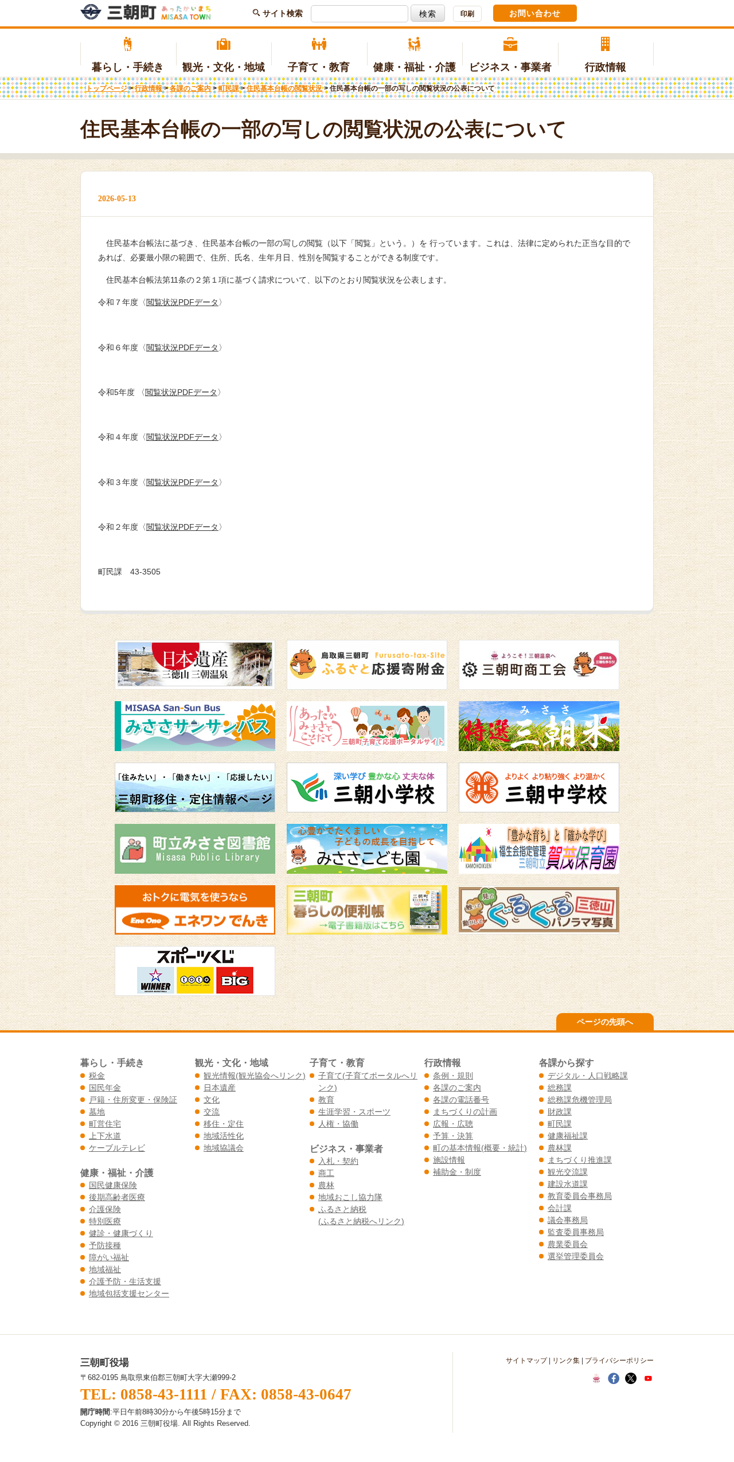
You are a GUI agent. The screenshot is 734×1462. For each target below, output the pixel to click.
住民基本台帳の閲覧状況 (284, 88)
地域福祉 (105, 1269)
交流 (212, 1111)
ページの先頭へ (605, 1021)
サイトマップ (526, 1361)
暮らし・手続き (128, 67)
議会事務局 (568, 1220)
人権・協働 (338, 1123)
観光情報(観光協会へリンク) (255, 1075)
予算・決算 (453, 1135)
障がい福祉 (109, 1257)
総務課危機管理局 (580, 1099)
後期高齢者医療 (117, 1197)
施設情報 (449, 1159)
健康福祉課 (568, 1135)
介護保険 (105, 1209)
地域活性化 (224, 1135)
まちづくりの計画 (465, 1111)
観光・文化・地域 (223, 67)
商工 (326, 1173)
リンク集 (566, 1361)
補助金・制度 (457, 1171)
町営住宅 (105, 1123)
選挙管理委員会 (576, 1256)
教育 (326, 1099)
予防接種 (105, 1245)
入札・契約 (338, 1161)
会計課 (560, 1208)
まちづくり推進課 (580, 1159)
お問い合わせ (535, 13)
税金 (97, 1075)
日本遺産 (220, 1087)
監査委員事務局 (576, 1232)
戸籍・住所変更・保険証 (133, 1099)
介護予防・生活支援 (125, 1281)
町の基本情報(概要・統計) (480, 1147)
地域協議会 (224, 1147)
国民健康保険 (113, 1185)
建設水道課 (568, 1184)
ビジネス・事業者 (510, 67)
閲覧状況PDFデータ (182, 302)
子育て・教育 (319, 67)
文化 (212, 1099)
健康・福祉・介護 (414, 67)
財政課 (560, 1111)
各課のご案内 (190, 88)
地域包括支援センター (129, 1293)
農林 (326, 1185)
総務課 (560, 1087)
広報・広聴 (453, 1123)
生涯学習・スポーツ (354, 1111)
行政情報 (605, 67)
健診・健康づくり (121, 1233)
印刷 (467, 14)
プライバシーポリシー (619, 1361)
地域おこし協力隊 (350, 1197)
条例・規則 (453, 1075)
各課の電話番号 (461, 1099)
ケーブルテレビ (117, 1147)
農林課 (560, 1147)
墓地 (97, 1111)
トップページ (106, 88)
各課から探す (566, 1062)
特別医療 (105, 1221)
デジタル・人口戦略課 (588, 1075)
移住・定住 (224, 1123)
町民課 (228, 88)
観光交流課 (568, 1171)
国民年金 (105, 1087)
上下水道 (105, 1135)
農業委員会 (568, 1244)
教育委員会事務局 (580, 1196)
